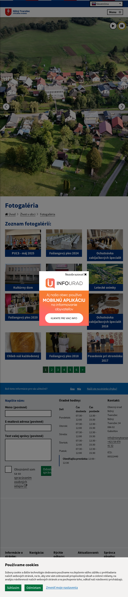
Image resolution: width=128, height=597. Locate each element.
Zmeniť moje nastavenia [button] (62, 587)
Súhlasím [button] (13, 588)
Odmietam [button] (33, 588)
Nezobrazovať (74, 274)
